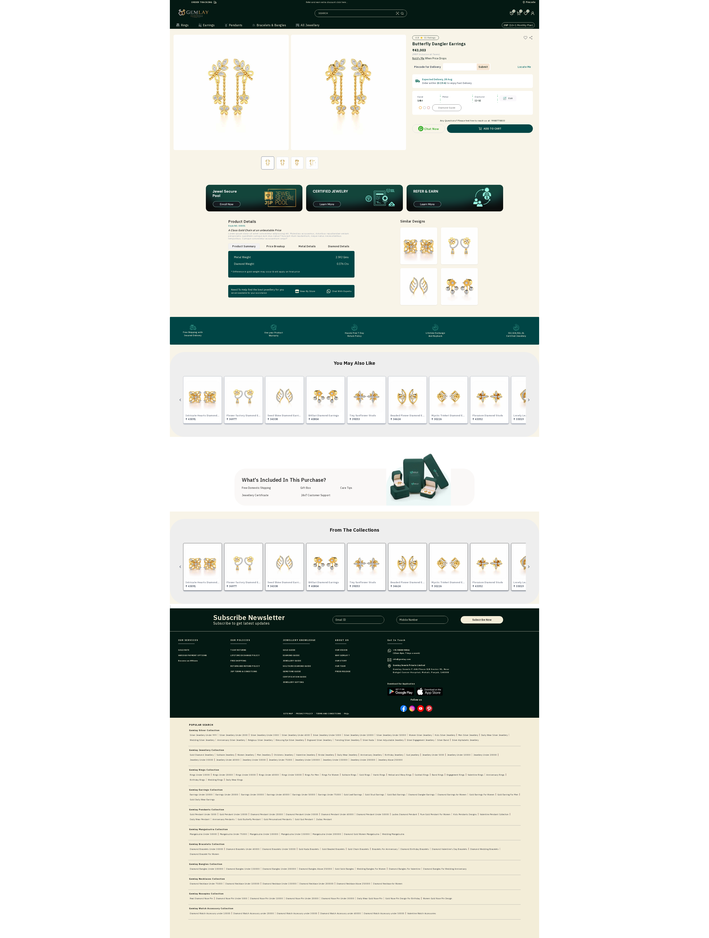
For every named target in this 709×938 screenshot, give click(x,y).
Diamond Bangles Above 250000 (315, 869)
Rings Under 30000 (246, 775)
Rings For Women (330, 775)
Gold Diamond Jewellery (202, 755)
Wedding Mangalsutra (393, 834)
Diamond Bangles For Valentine (404, 869)
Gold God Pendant (304, 819)
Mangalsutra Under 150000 (295, 834)
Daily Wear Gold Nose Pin (369, 898)
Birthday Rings (197, 780)
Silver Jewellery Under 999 (203, 735)
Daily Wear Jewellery (347, 755)
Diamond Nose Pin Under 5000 (231, 898)
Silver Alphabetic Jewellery (465, 740)
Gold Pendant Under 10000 (234, 814)
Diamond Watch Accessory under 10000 (210, 913)
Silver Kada (368, 740)
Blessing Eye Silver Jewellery (290, 740)
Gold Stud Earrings (374, 794)
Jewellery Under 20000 (485, 755)
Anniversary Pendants (224, 819)
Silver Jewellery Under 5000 (327, 735)
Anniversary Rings (495, 775)
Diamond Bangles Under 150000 (243, 869)
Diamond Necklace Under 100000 (242, 883)
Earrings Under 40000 (278, 794)
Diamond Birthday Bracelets (414, 849)
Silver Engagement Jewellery (420, 740)
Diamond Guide (446, 107)
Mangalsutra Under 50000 (203, 834)
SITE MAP (288, 713)
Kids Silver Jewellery (445, 735)
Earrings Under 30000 (252, 794)
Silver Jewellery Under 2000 (234, 735)
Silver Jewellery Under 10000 (359, 735)
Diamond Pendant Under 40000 (337, 814)
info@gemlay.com (402, 659)
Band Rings (438, 775)
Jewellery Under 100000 (307, 760)
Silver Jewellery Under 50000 (391, 735)
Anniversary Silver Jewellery (231, 740)
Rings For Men (312, 775)
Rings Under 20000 (223, 775)
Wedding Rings (215, 780)
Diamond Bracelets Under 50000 (279, 849)
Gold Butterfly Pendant (249, 819)
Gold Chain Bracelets (358, 849)
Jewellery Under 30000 (201, 760)
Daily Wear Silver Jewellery (494, 735)
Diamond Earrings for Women (452, 794)
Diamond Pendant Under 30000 (302, 814)
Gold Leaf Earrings (353, 794)
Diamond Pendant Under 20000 (267, 814)
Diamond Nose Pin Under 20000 (302, 898)
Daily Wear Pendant (200, 819)
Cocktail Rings (422, 775)
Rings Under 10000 (200, 775)
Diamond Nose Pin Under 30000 (337, 898)
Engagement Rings (456, 775)
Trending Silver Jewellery (347, 740)
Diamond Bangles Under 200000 (279, 869)
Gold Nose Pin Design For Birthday (402, 898)
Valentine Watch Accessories (421, 913)
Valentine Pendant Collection (494, 814)
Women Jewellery (245, 755)
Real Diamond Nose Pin (201, 898)
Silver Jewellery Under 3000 (265, 735)
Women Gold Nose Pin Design (437, 898)
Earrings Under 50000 (303, 794)
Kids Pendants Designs (465, 814)
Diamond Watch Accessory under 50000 (384, 913)
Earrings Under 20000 (226, 794)
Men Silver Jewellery (468, 735)
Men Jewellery (264, 755)
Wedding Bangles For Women (371, 869)
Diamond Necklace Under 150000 (280, 883)
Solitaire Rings (349, 775)
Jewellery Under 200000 (362, 760)
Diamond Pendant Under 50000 (373, 814)
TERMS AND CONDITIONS (328, 713)
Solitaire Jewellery (225, 755)
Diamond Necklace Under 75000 (206, 883)
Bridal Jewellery (326, 755)
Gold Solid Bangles (344, 869)
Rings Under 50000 (292, 775)
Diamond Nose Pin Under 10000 (266, 898)
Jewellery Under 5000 (433, 755)
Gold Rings (364, 775)
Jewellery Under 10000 (459, 755)
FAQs (346, 713)
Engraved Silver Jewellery (319, 740)
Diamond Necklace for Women (387, 883)
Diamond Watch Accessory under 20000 (253, 913)
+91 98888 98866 (401, 650)
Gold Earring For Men (507, 794)
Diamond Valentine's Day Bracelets (449, 849)
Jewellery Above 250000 (390, 760)
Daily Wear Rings (234, 780)
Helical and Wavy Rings (400, 775)
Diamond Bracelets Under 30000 (206, 849)
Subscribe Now (482, 619)
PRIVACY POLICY (304, 713)
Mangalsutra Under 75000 (233, 834)
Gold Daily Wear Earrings (202, 799)
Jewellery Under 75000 (280, 760)
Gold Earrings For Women (481, 794)
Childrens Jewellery (283, 755)
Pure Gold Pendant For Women (435, 814)
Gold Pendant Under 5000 (203, 814)
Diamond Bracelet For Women (204, 854)
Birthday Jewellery (394, 755)
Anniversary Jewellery (371, 755)
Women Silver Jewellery (420, 735)
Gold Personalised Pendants (278, 819)
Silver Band (443, 740)
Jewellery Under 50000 (254, 760)
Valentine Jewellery (305, 755)
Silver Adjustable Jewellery (390, 740)
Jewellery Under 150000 (335, 760)
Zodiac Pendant (324, 819)
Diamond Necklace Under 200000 (316, 883)
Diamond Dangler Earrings (421, 794)
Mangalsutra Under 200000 (327, 834)
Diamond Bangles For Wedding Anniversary (445, 869)
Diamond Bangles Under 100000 (206, 869)
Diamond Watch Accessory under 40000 (340, 913)
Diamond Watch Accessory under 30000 (297, 913)
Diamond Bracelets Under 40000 (243, 849)
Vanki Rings (379, 775)
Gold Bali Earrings (396, 794)
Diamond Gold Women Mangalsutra (361, 834)
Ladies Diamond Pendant (404, 814)
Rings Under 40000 (269, 775)
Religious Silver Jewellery (260, 740)
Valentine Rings (476, 775)
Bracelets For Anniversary (385, 849)
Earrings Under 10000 (201, 794)
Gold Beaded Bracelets (333, 849)
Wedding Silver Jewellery (202, 740)
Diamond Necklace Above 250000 (353, 883)
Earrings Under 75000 (329, 794)
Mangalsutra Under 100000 (264, 834)
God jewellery (412, 755)
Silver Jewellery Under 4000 (296, 735)
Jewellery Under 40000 (228, 760)
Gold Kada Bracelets (309, 849)
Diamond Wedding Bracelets (484, 849)
